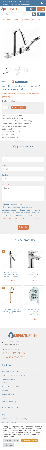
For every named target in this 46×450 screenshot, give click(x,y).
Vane (4, 398)
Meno (4, 155)
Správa (5, 185)
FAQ (3, 415)
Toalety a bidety (8, 394)
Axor (17, 101)
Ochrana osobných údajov (12, 204)
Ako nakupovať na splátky (11, 422)
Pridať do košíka (18, 107)
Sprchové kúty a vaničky (11, 386)
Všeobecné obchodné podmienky (14, 419)
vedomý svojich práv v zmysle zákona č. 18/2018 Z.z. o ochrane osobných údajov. (22, 218)
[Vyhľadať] (34, 14)
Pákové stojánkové (8, 93)
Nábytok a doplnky (9, 401)
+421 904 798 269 (7, 4)
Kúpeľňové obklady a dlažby (12, 371)
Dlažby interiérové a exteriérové (14, 375)
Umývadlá (6, 383)
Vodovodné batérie (33, 93)
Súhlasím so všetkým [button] (29, 440)
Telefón (5, 175)
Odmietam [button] (8, 445)
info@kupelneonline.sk (22, 4)
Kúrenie (5, 390)
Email (4, 165)
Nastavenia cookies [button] (11, 440)
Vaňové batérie (21, 93)
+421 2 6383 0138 (23, 1)
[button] (41, 9)
